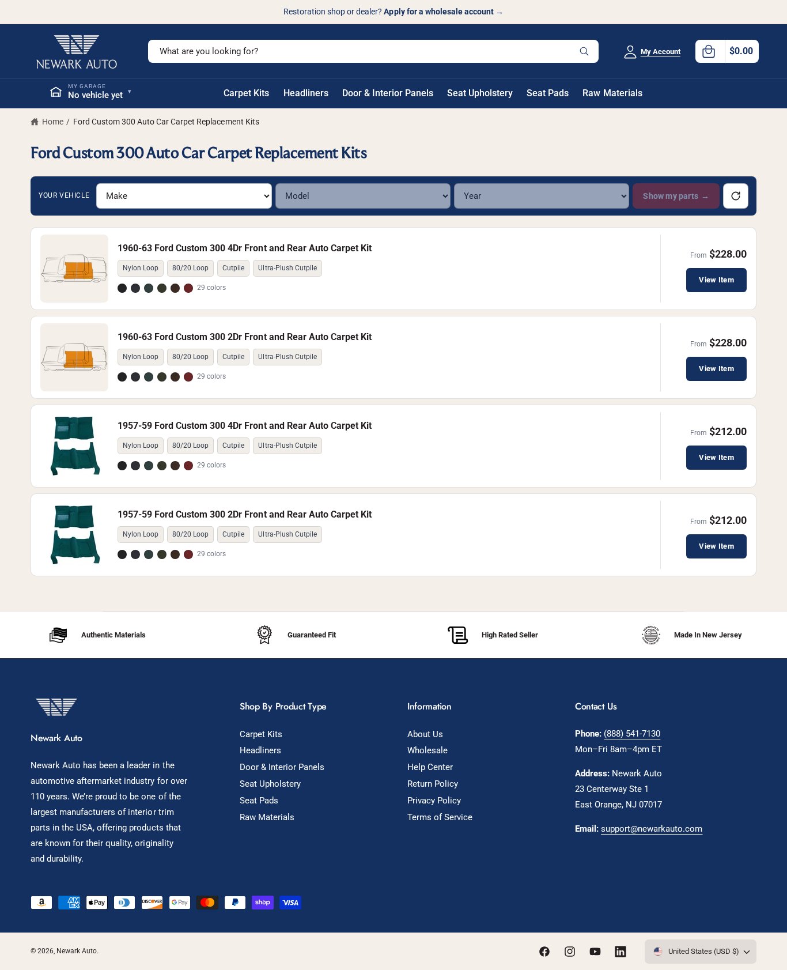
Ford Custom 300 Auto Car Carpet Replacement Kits (166, 121)
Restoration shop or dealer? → (393, 11)
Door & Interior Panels (282, 767)
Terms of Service (439, 817)
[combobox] (373, 51)
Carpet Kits (261, 734)
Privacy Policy (434, 800)
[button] (727, 51)
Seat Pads (259, 800)
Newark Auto (76, 951)
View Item (716, 279)
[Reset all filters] (735, 196)
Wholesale (427, 750)
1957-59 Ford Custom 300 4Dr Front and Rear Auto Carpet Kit (245, 425)
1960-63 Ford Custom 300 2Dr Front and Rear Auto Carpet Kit (245, 336)
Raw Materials (267, 817)
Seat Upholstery (270, 784)
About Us (425, 734)
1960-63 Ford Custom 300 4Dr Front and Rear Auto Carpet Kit (245, 248)
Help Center (430, 767)
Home (52, 121)
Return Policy (432, 784)
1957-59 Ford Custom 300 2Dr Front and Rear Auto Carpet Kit (245, 514)
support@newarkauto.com (651, 829)
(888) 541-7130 (632, 734)
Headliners (260, 750)
